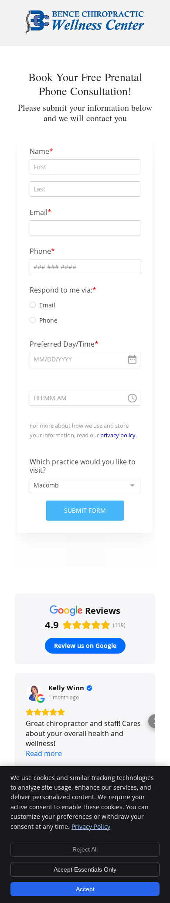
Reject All (85, 849)
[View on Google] (34, 692)
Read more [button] (44, 753)
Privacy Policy (90, 826)
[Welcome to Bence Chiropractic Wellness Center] (85, 32)
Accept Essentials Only (85, 869)
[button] (15, 721)
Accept (85, 889)
